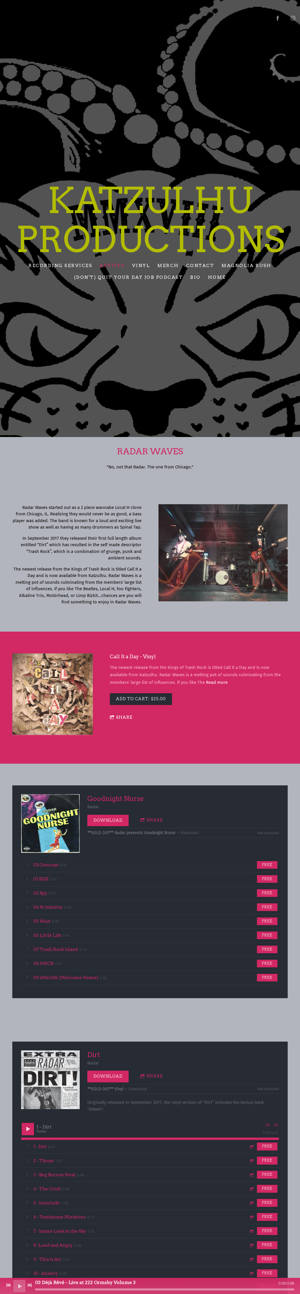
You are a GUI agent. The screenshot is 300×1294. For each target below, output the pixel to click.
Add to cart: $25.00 (141, 698)
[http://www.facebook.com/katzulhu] (277, 18)
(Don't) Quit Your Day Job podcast (128, 277)
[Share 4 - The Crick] (251, 1188)
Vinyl (141, 265)
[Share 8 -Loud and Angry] (251, 1245)
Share (124, 717)
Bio (195, 277)
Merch (168, 265)
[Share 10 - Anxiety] (251, 1273)
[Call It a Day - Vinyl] (52, 694)
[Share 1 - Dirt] (251, 1146)
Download (107, 820)
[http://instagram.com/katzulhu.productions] (293, 18)
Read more (217, 682)
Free (267, 865)
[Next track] (275, 1125)
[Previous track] (267, 1125)
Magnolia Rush (246, 265)
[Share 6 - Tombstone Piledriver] (251, 1217)
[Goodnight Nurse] (50, 823)
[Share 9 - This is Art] (251, 1259)
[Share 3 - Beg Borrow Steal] (251, 1174)
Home (217, 277)
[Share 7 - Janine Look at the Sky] (251, 1231)
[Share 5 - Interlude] (251, 1203)
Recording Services (60, 265)
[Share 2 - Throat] (251, 1160)
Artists (112, 265)
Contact (200, 265)
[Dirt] (50, 1079)
